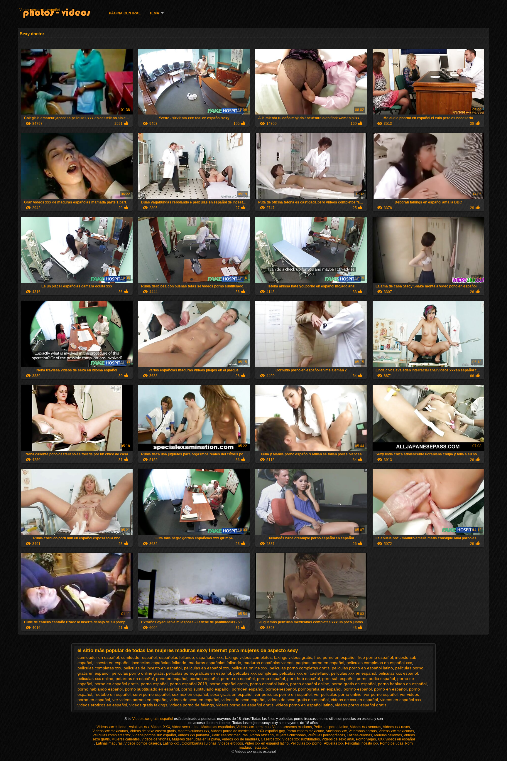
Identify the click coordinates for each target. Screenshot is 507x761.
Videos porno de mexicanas (233, 731)
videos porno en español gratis (244, 705)
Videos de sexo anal (338, 739)
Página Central (125, 13)
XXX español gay (271, 731)
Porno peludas (391, 743)
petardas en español (135, 678)
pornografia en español (319, 689)
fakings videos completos (248, 657)
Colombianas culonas (199, 743)
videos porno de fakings (192, 705)
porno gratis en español (354, 683)
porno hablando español (100, 689)
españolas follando (176, 657)
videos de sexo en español (194, 699)
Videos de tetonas (155, 739)
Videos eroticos (230, 743)
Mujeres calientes (125, 739)
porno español (154, 683)
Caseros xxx (270, 739)
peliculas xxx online (95, 678)
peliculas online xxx (249, 668)
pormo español (271, 678)
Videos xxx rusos (396, 727)
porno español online (309, 683)
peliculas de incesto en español (153, 668)
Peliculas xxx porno (306, 743)
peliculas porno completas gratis (299, 668)
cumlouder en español (98, 657)
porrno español (358, 689)
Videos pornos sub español (154, 735)
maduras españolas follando (215, 662)
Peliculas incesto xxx (361, 743)
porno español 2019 (188, 683)
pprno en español (390, 689)
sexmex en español (190, 694)
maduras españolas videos (268, 662)
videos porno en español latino (304, 705)
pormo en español (238, 678)
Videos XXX (160, 727)
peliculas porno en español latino (362, 668)
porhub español (204, 678)
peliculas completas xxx (99, 668)
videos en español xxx (400, 699)
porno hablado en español (402, 683)
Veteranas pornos (363, 731)
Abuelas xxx (333, 743)
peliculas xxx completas (255, 673)
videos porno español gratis (360, 705)
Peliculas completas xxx (111, 735)
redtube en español (112, 694)
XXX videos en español (396, 739)
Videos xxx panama (194, 735)
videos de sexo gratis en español (298, 699)
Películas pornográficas (326, 735)
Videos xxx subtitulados (301, 739)
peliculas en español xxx (206, 668)
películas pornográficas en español (198, 673)
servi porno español (151, 694)
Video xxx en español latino (267, 743)
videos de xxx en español (354, 699)
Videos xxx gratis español (39, 10)
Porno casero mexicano (305, 731)
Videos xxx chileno (112, 727)
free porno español (375, 657)
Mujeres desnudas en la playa (196, 739)
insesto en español (111, 662)
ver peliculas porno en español (283, 694)
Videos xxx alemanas (253, 727)
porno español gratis (228, 683)
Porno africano (262, 735)
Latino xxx (171, 743)
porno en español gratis (116, 683)
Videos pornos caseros (142, 743)
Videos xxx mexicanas (110, 731)
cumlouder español (139, 657)
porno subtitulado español (205, 689)
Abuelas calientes (388, 735)
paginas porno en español (320, 662)
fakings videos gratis (293, 657)
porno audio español (376, 678)
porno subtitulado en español (152, 689)
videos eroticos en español (102, 705)
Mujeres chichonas (291, 735)
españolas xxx (209, 657)
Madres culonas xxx (193, 731)
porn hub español (303, 678)
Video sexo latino (186, 727)
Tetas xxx (260, 747)
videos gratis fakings (148, 705)
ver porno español (381, 694)
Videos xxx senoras (365, 727)
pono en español (171, 678)
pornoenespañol (281, 689)
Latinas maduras (109, 743)
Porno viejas (366, 739)
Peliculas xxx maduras (230, 735)
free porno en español (334, 657)
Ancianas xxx (336, 731)
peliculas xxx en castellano (304, 673)
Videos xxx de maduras (240, 739)
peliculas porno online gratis (138, 673)
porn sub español (338, 678)
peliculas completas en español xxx (379, 662)
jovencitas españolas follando (159, 662)
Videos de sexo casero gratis (153, 731)
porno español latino (269, 683)
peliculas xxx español (398, 673)
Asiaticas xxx (139, 727)
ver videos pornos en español (139, 699)
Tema (154, 13)
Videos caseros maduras (292, 727)
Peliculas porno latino (331, 727)
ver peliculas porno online (337, 694)
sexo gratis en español (231, 694)
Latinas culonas (359, 735)
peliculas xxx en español (353, 673)
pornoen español (247, 689)
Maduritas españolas (218, 727)
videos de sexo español (243, 699)
